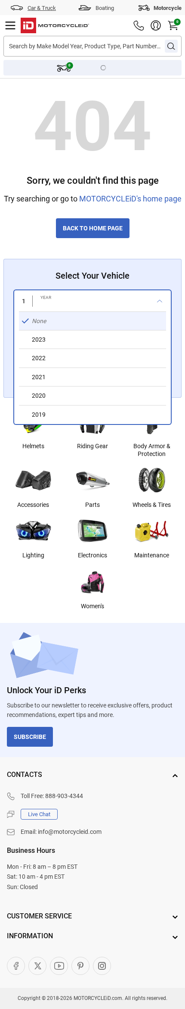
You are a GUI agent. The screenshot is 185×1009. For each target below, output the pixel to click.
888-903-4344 (64, 795)
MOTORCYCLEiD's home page (130, 198)
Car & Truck (42, 8)
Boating (105, 8)
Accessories (33, 504)
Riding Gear (92, 446)
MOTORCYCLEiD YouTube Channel (59, 966)
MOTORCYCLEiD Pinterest (80, 966)
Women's (92, 606)
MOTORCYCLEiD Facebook (16, 966)
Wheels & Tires (152, 504)
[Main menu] (10, 25)
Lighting (33, 555)
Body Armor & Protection (151, 450)
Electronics (92, 555)
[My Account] (155, 25)
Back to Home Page (93, 228)
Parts (92, 504)
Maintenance (151, 555)
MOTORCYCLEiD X (37, 966)
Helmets (33, 446)
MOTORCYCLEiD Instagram (102, 966)
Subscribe (30, 736)
